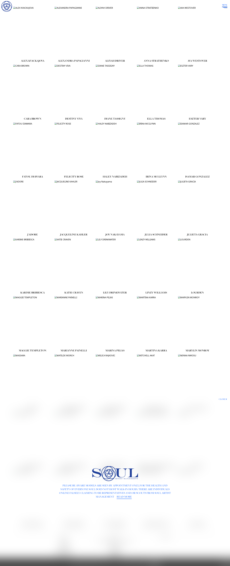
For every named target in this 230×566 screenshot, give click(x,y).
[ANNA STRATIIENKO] (156, 32)
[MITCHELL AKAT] (156, 380)
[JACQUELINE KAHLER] (74, 206)
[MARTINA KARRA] (156, 322)
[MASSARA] (32, 380)
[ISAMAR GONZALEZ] (197, 148)
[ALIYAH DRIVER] (115, 32)
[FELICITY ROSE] (74, 148)
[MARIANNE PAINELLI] (74, 322)
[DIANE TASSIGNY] (115, 90)
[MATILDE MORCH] (74, 380)
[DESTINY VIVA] (74, 90)
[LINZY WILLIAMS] (156, 264)
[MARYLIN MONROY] (197, 322)
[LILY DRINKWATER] (115, 264)
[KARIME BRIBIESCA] (32, 264)
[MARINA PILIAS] (115, 322)
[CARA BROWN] (32, 90)
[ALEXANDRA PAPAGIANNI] (74, 32)
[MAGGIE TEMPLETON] (32, 322)
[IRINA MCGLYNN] (156, 148)
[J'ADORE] (32, 206)
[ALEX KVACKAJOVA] (32, 32)
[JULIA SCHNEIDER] (156, 206)
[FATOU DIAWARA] (32, 148)
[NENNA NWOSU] (197, 380)
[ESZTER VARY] (197, 90)
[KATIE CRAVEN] (74, 264)
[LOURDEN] (197, 264)
